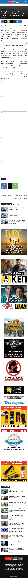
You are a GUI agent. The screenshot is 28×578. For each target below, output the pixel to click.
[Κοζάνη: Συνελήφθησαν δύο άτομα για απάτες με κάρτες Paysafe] (4, 498)
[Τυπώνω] (14, 21)
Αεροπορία (11, 4)
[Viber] (20, 21)
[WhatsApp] (8, 21)
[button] (2, 2)
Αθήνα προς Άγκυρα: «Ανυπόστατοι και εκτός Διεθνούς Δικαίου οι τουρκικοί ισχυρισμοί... (17, 543)
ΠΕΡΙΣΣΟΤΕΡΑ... (16, 204)
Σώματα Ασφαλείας (4, 4)
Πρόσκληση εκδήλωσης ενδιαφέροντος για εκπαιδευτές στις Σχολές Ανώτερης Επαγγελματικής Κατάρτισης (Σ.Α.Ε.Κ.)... (17, 530)
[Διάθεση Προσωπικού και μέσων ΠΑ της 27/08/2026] (4, 209)
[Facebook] (2, 21)
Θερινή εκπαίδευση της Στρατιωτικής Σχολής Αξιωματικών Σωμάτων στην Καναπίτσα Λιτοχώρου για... (17, 523)
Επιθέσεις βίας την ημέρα (7, 195)
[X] (5, 21)
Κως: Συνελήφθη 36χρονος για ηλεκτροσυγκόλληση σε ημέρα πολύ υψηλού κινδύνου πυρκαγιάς (16, 549)
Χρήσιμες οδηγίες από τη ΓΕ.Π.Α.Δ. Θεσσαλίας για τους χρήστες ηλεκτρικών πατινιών (21, 197)
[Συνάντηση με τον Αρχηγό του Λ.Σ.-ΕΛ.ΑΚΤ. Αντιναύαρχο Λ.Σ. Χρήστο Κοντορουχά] (4, 504)
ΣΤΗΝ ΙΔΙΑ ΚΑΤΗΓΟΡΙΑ (6, 204)
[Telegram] (17, 21)
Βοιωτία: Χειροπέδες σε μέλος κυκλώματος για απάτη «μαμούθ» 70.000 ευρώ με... (17, 536)
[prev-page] (2, 226)
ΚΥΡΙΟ (8, 178)
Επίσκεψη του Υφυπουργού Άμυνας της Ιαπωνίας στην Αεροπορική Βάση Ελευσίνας (17, 222)
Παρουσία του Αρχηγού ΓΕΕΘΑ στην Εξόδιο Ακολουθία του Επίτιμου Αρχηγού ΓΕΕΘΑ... (17, 510)
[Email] (11, 21)
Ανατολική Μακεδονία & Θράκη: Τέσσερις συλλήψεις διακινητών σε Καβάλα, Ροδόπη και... (17, 517)
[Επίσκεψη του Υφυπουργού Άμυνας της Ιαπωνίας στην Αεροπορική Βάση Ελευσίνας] (4, 221)
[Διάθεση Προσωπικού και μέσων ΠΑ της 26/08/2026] (4, 215)
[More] (21, 186)
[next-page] (4, 226)
